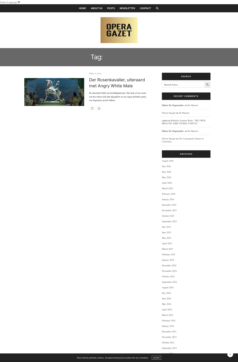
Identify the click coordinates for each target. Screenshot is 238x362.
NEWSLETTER (127, 8)
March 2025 (167, 248)
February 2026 (168, 193)
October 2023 (168, 342)
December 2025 (169, 204)
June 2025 (166, 232)
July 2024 (166, 292)
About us (96, 8)
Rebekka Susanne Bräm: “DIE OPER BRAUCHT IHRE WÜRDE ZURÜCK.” (183, 122)
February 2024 (168, 320)
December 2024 (169, 265)
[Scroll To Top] (230, 354)
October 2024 (168, 276)
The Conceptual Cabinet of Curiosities (183, 140)
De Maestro (193, 105)
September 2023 (169, 348)
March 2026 (167, 188)
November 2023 (169, 337)
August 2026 (168, 160)
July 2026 (166, 166)
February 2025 (168, 254)
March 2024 (167, 314)
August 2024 (168, 287)
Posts (111, 8)
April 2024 (167, 309)
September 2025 (169, 221)
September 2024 (169, 281)
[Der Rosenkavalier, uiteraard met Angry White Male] (54, 92)
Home (82, 8)
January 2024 (168, 326)
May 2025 (166, 237)
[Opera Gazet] (119, 30)
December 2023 (169, 331)
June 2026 (166, 171)
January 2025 (168, 259)
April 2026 (167, 182)
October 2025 (168, 215)
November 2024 (169, 270)
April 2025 (167, 243)
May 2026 (166, 177)
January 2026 (168, 199)
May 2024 (166, 303)
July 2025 (166, 226)
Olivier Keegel (168, 112)
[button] (157, 8)
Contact (145, 8)
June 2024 (166, 298)
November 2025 (169, 210)
